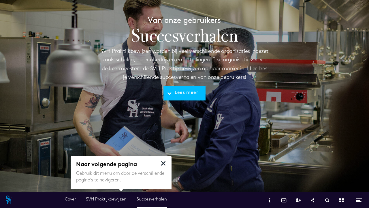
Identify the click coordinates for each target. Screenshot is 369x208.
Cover (70, 199)
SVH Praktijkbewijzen (106, 199)
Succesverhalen (152, 199)
